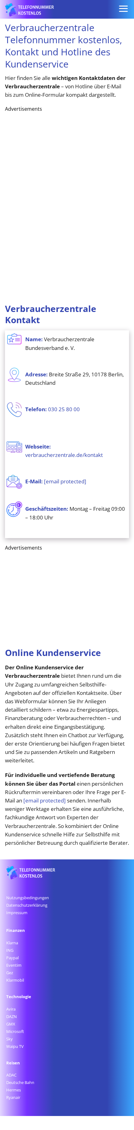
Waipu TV (15, 1046)
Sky (9, 1039)
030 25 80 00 (64, 409)
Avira (11, 1009)
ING (9, 950)
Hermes (13, 1090)
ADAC (11, 1075)
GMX (10, 1024)
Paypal (12, 957)
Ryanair (13, 1097)
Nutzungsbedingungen (27, 897)
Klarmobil (15, 980)
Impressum (16, 912)
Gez (9, 972)
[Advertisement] (51, 205)
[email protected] (44, 800)
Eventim (14, 965)
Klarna (12, 943)
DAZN (11, 1016)
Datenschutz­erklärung (26, 905)
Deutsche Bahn (20, 1082)
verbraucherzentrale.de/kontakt (64, 454)
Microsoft (15, 1031)
